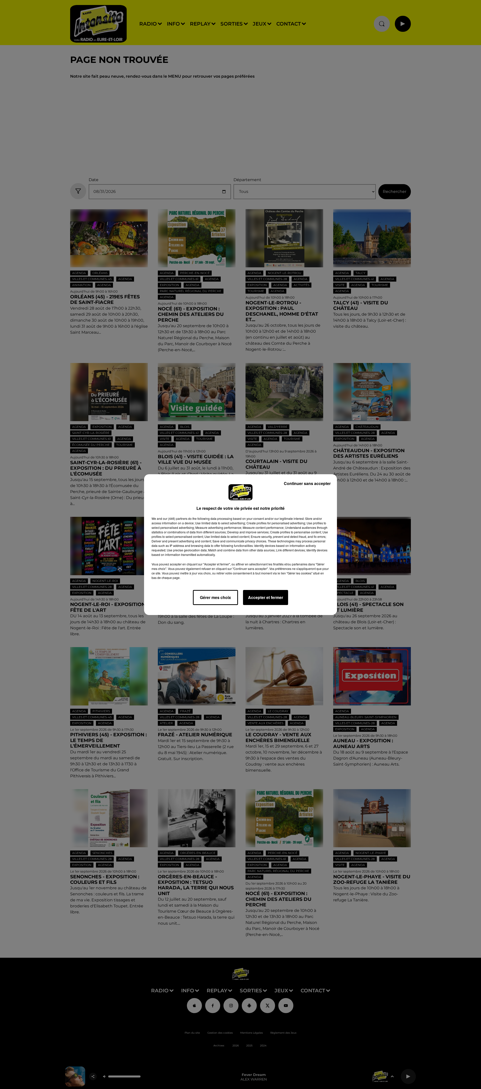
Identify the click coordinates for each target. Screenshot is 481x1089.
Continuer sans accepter (307, 483)
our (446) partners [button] (175, 518)
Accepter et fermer (265, 597)
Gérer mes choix (215, 597)
